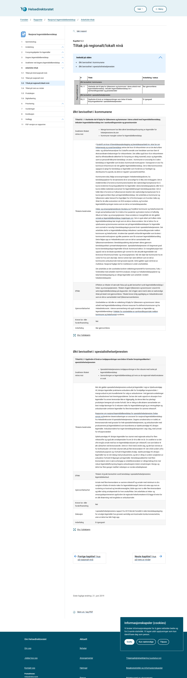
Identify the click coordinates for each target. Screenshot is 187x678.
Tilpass (163, 642)
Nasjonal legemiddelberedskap (61, 20)
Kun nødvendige (146, 642)
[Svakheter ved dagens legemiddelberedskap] (63, 62)
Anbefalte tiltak (88, 20)
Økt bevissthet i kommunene (91, 62)
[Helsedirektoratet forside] (38, 9)
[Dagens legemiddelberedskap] (63, 57)
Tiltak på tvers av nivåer (32, 88)
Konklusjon (27, 114)
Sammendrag (28, 42)
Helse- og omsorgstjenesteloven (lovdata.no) (113, 209)
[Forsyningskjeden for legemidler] (63, 52)
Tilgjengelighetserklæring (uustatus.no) (143, 658)
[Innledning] (63, 47)
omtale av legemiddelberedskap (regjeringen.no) (114, 218)
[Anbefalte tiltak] (63, 67)
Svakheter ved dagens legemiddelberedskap (40, 63)
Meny (160, 9)
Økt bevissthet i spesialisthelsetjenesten (96, 66)
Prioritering (27, 104)
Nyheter (83, 648)
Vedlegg (26, 119)
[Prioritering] (63, 103)
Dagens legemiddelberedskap (34, 57)
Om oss (27, 648)
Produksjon (27, 93)
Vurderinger (28, 109)
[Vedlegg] (63, 119)
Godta (129, 642)
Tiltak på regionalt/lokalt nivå (35, 83)
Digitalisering (28, 98)
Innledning (27, 47)
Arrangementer (86, 658)
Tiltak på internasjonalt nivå (34, 73)
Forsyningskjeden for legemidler (35, 52)
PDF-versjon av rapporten (33, 124)
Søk (139, 9)
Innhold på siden (83, 57)
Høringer (83, 668)
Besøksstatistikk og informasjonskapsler (144, 668)
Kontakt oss (29, 668)
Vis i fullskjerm (83, 335)
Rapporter (38, 20)
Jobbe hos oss (31, 658)
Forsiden (24, 20)
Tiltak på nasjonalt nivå (32, 78)
